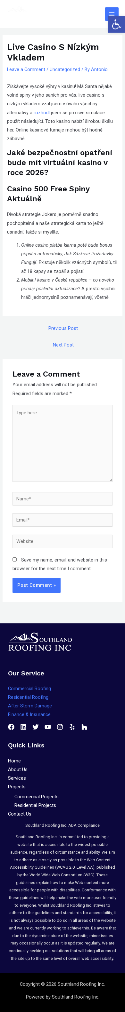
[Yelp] (72, 727)
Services (17, 778)
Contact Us (19, 814)
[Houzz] (84, 727)
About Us (18, 769)
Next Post (63, 345)
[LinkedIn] (23, 727)
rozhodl (42, 113)
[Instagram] (60, 727)
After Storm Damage (30, 706)
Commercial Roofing (29, 688)
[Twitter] (35, 727)
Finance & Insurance (29, 714)
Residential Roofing (28, 697)
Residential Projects (35, 805)
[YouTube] (48, 727)
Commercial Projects (36, 797)
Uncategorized (65, 69)
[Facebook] (11, 727)
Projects (17, 787)
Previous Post (63, 328)
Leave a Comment (26, 69)
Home (14, 761)
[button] (116, 24)
